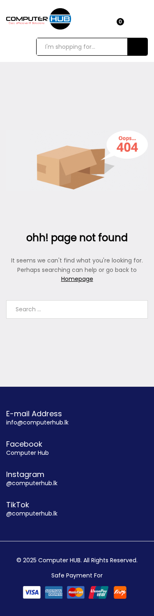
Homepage (77, 279)
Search (137, 46)
